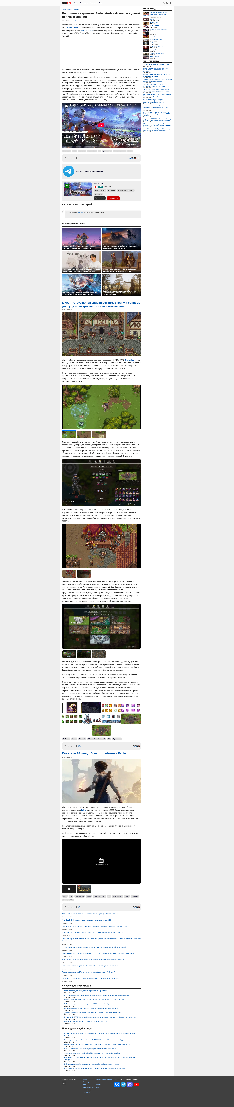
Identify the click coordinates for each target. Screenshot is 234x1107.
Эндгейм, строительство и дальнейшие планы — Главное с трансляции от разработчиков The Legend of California (121, 292)
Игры (75, 3)
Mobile (129, 151)
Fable (83, 810)
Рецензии (93, 3)
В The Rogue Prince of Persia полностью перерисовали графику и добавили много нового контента (97, 995)
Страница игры (100, 198)
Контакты (98, 1084)
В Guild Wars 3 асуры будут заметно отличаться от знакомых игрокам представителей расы (93, 932)
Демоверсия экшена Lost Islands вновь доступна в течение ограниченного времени (92, 1013)
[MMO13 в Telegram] (123, 1085)
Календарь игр (87, 1090)
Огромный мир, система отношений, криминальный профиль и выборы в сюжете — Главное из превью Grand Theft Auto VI (80, 246)
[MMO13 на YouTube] (136, 1085)
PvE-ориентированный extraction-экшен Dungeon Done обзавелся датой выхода (91, 1064)
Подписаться (113, 198)
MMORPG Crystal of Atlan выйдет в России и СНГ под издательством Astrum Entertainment (80, 293)
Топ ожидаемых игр (88, 1087)
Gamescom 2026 (68, 900)
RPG (74, 151)
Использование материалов (104, 1079)
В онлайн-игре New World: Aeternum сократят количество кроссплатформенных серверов (94, 1068)
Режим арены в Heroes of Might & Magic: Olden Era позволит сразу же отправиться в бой (94, 999)
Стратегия (82, 151)
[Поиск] (164, 3)
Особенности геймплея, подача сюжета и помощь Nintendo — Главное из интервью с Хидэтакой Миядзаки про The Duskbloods (121, 246)
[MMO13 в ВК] (117, 1085)
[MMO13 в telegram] (86, 176)
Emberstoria (72, 27)
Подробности (117, 739)
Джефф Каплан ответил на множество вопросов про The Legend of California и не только (120, 270)
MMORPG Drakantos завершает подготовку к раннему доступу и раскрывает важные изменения (156, 69)
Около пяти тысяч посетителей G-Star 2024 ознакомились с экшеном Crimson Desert (92, 1053)
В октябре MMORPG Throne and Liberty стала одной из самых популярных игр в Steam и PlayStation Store (100, 1017)
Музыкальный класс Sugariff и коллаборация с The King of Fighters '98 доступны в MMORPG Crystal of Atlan (98, 953)
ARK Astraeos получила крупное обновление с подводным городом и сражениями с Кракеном (94, 959)
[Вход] (170, 3)
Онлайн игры (86, 1082)
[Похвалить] (65, 158)
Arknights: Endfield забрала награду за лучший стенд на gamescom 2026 (86, 920)
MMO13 (85, 1079)
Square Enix (92, 151)
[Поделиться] (76, 158)
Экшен (74, 739)
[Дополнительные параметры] (139, 158)
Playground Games (99, 896)
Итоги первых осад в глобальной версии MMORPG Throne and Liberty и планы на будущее (95, 1040)
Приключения (80, 896)
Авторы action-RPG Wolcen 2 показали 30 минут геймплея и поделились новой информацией (94, 947)
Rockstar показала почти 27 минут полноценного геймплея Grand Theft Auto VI (88, 972)
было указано (87, 30)
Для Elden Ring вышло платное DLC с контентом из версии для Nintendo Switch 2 (90, 914)
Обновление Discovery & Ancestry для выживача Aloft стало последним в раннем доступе (92, 978)
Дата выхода (107, 151)
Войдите (81, 212)
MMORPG (82, 739)
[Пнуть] (72, 158)
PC (99, 151)
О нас (97, 1087)
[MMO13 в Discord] (130, 1085)
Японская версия (119, 151)
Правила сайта (100, 1082)
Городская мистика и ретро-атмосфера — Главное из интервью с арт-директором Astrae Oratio (81, 270)
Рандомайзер (86, 1092)
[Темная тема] (167, 3)
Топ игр (85, 1084)
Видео (127, 896)
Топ (100, 3)
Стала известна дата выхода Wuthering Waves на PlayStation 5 (85, 991)
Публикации (84, 3)
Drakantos (129, 360)
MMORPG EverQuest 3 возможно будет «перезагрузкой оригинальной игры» (90, 1048)
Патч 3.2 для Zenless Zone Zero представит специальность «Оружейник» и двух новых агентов (94, 926)
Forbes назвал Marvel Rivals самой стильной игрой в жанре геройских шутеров (91, 1008)
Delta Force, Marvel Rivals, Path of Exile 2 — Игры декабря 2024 (85, 1021)
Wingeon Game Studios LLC (96, 739)
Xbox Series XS (117, 896)
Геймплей (135, 896)
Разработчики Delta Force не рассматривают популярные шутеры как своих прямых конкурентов (97, 1044)
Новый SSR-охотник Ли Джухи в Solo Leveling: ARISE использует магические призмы (91, 966)
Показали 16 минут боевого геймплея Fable (156, 64)
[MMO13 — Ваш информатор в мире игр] (66, 3)
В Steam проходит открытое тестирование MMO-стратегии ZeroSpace (88, 1004)
